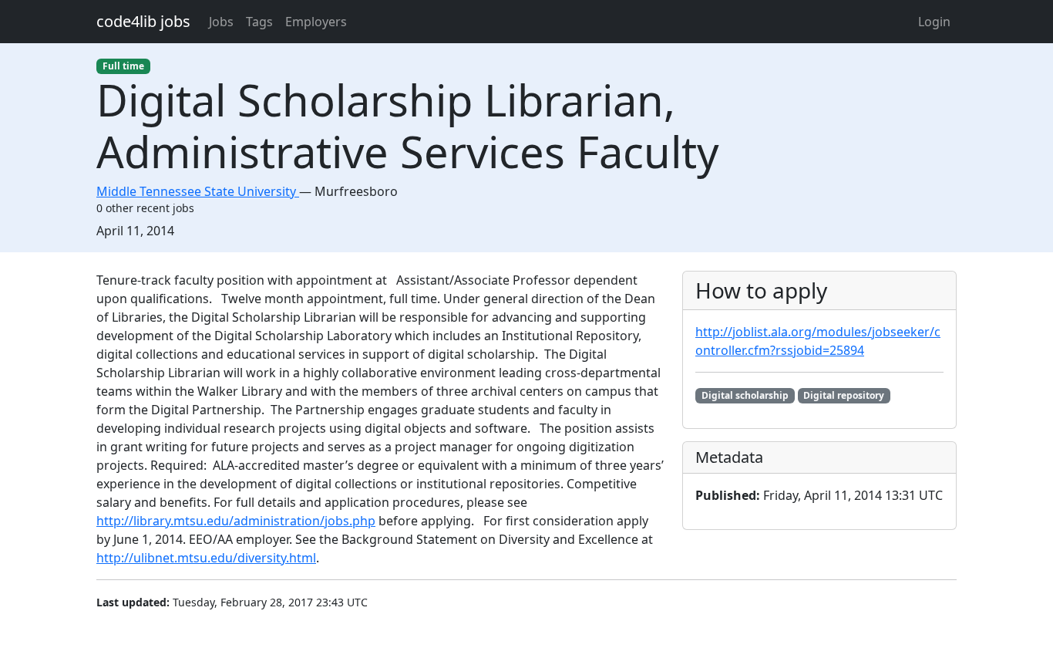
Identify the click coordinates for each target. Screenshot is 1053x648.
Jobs (221, 21)
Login (934, 21)
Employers (316, 21)
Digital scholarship (745, 395)
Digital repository (843, 395)
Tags (259, 21)
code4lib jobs (143, 21)
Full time (123, 66)
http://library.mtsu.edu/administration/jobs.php (235, 520)
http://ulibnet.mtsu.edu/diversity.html (206, 557)
